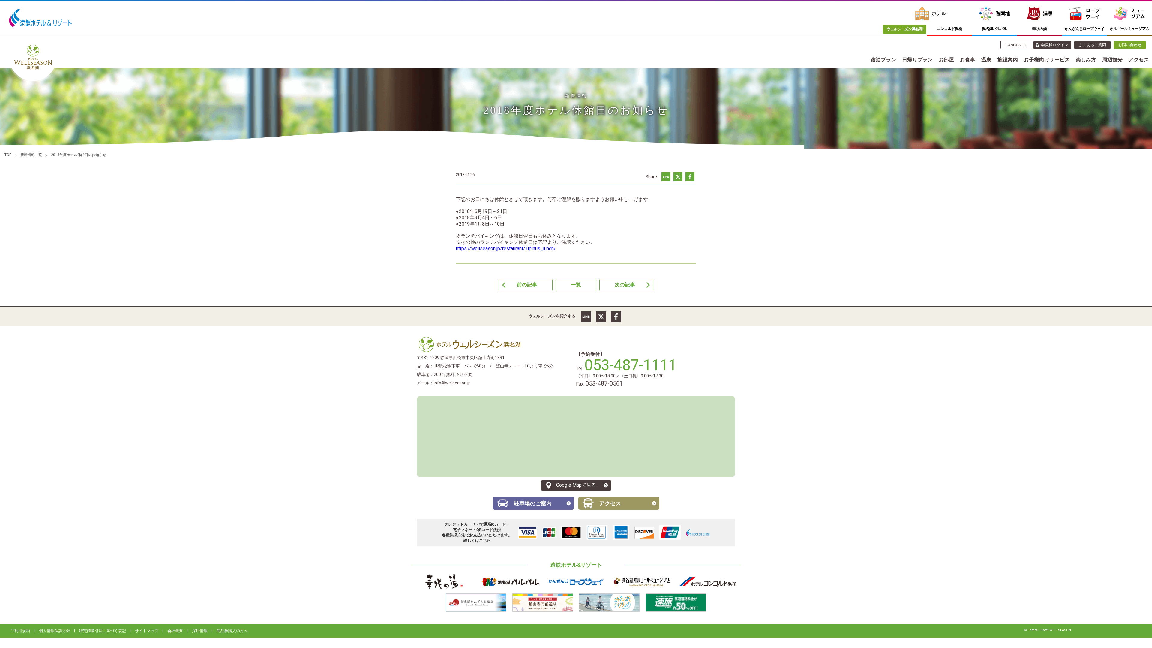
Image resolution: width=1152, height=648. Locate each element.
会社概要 (175, 630)
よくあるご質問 (1092, 45)
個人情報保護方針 (54, 630)
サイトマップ (146, 630)
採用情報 (200, 630)
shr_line (666, 176)
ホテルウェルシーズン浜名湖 (469, 344)
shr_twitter (678, 176)
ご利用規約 (20, 630)
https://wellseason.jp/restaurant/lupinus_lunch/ (506, 248)
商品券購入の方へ (232, 630)
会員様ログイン (1054, 45)
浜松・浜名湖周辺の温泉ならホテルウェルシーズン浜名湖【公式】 (33, 57)
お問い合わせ (1130, 45)
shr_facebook (690, 176)
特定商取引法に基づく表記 (102, 630)
